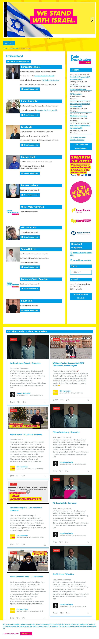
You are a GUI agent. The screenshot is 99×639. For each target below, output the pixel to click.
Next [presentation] (92, 20)
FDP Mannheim (65, 391)
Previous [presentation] (6, 20)
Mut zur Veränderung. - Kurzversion (66, 432)
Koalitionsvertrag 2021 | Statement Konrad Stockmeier (26, 509)
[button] (48, 39)
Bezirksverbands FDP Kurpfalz (44, 76)
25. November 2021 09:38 (36, 537)
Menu (10, 43)
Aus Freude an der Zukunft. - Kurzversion (25, 363)
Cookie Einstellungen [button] (11, 633)
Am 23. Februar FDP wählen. (63, 574)
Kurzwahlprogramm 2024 (82, 260)
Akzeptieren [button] (26, 633)
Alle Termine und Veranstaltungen (81, 146)
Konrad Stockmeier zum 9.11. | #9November (26, 577)
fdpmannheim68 (64, 393)
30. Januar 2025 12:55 (79, 464)
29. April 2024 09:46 (77, 393)
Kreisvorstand (14, 56)
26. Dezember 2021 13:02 (35, 469)
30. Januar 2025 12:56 (36, 395)
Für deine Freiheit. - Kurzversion (65, 503)
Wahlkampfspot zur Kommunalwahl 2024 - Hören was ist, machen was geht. (69, 364)
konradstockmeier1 (22, 395)
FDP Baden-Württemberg (50, 80)
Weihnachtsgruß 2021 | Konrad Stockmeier (26, 434)
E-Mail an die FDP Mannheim (82, 296)
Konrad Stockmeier (23, 393)
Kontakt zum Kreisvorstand (19, 61)
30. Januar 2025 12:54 (79, 606)
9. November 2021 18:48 (35, 611)
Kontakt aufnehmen (31, 89)
